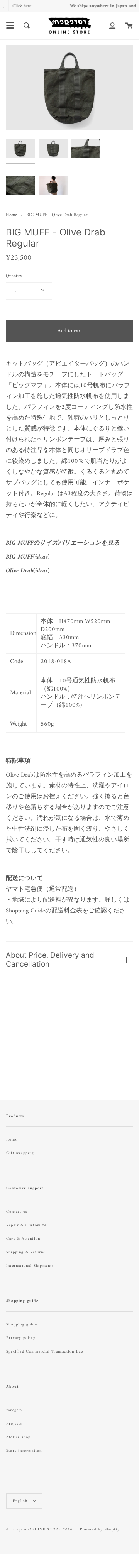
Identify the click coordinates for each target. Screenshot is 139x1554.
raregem (14, 1410)
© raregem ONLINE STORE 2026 (39, 1529)
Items (11, 1139)
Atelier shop (18, 1437)
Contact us (16, 1211)
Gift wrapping (20, 1153)
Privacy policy (21, 1338)
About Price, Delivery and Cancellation (50, 959)
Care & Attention (23, 1239)
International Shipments (30, 1266)
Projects (14, 1423)
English (21, 1501)
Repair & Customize (26, 1225)
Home (11, 215)
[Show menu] (10, 25)
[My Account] (112, 25)
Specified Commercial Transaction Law (45, 1351)
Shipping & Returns (26, 1252)
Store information (24, 1450)
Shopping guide (21, 1324)
